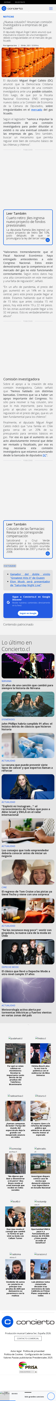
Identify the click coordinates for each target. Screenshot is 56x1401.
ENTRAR (7, 2)
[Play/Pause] (51, 1396)
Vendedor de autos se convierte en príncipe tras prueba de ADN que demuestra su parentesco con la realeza (15, 1289)
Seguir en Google (28, 613)
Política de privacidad (33, 1351)
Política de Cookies (13, 1354)
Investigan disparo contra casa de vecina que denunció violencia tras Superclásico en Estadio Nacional (40, 1182)
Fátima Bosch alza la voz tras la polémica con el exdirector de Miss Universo (41, 1070)
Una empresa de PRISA (28, 1365)
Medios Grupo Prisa (28, 1371)
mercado (36, 109)
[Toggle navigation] (50, 8)
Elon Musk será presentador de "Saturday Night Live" (30, 583)
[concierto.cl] (12, 8)
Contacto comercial (28, 1338)
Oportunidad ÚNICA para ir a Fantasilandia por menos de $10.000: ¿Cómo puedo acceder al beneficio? (40, 1236)
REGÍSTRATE (20, 2)
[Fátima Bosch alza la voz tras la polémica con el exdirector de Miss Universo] (40, 1053)
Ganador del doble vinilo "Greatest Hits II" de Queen (30, 576)
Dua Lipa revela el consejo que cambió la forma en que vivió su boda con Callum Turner (15, 1234)
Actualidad (10, 566)
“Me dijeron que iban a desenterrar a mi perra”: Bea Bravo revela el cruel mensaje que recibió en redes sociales (15, 1183)
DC (44, 455)
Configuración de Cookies (38, 1354)
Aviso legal (16, 1351)
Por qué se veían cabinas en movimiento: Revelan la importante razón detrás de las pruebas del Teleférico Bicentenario (15, 1075)
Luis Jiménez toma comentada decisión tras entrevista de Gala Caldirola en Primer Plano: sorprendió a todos (40, 1289)
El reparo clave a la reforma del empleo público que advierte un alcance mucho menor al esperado (40, 1129)
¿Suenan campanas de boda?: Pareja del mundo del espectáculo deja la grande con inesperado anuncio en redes (15, 1130)
